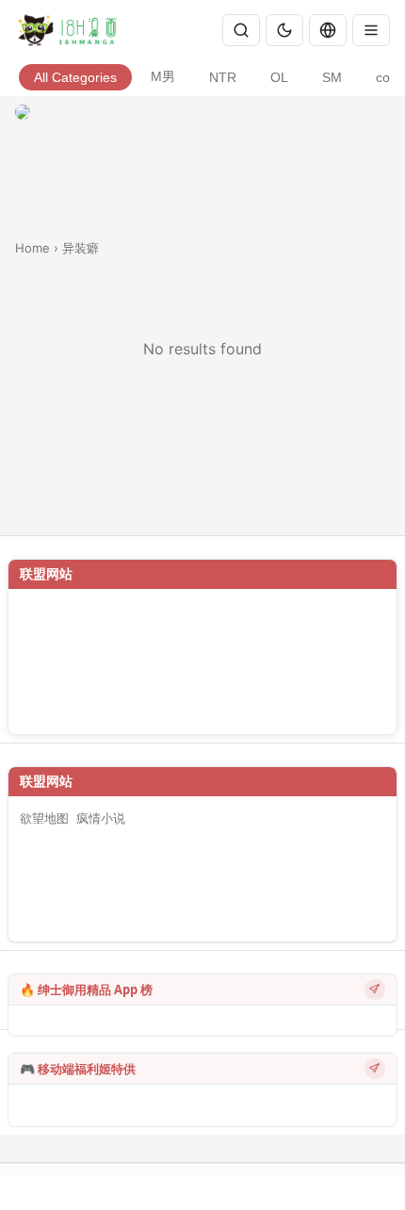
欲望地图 (44, 818)
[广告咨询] (374, 989)
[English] (328, 30)
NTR (222, 78)
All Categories (75, 78)
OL (279, 78)
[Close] (371, 30)
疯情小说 (100, 818)
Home (32, 247)
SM (332, 78)
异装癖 (80, 247)
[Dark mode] (284, 30)
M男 (163, 77)
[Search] (241, 30)
